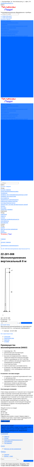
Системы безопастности (8, 34)
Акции (2, 95)
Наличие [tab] (7, 340)
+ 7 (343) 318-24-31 (6, 16)
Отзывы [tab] (6, 341)
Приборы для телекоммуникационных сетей (14, 26)
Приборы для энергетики (8, 27)
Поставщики (4, 50)
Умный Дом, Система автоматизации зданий (14, 36)
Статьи (3, 45)
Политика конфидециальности (10, 47)
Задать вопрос (5, 421)
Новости (3, 44)
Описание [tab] (7, 336)
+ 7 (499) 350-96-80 (6, 18)
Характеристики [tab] (9, 338)
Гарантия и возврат (7, 80)
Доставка (3, 78)
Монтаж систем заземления (9, 54)
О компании (4, 434)
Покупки (6, 454)
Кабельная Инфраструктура (9, 32)
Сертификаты (5, 49)
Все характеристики (7, 334)
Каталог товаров (6, 60)
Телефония (4, 24)
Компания (4, 82)
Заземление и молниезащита (9, 31)
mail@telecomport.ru (7, 3)
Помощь (3, 451)
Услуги (3, 91)
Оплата (3, 77)
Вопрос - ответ (8, 456)
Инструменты (5, 29)
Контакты (3, 96)
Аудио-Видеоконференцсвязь (9, 23)
